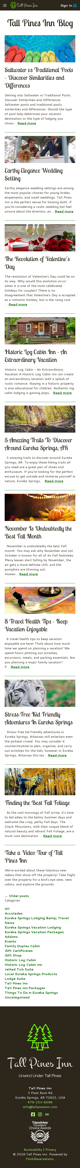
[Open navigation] (5, 5)
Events (10, 941)
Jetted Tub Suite (19, 969)
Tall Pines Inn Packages (25, 987)
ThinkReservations (39, 1158)
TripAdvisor (47, 1114)
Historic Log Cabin (20, 959)
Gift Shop (13, 955)
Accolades (14, 913)
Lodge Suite (15, 978)
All (7, 908)
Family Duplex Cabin (22, 945)
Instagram (40, 1114)
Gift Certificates (19, 950)
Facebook (33, 1114)
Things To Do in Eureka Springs (31, 992)
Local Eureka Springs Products (31, 973)
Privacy (50, 1149)
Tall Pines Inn (16, 983)
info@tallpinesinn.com (40, 1106)
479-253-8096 (40, 1102)
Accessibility (33, 1149)
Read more (26, 123)
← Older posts (17, 895)
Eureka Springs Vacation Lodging (33, 927)
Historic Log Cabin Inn (23, 964)
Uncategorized (17, 997)
